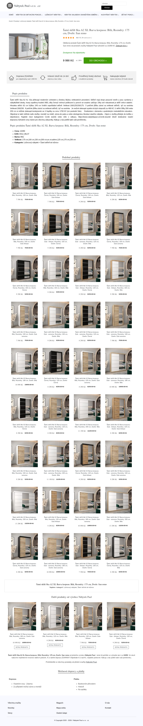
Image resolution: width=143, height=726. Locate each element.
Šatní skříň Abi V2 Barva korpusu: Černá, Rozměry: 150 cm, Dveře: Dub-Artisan (87, 195)
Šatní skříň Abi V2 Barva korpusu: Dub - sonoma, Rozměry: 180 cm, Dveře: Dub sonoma (56, 566)
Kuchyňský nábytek (109, 15)
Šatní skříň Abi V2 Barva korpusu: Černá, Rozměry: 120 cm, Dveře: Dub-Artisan (87, 473)
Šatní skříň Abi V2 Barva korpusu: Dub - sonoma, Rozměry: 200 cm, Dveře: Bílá (56, 473)
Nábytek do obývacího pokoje (28, 15)
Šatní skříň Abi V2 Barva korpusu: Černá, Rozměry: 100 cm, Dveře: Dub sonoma (118, 241)
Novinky (11, 708)
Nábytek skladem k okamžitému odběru (80, 15)
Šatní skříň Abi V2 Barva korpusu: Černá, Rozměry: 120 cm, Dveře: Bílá (118, 566)
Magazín (59, 703)
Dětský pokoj (127, 15)
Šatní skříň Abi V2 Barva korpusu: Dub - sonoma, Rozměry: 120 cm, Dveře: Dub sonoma (56, 427)
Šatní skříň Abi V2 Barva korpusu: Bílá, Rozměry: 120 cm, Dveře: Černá (24, 427)
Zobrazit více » (121, 46)
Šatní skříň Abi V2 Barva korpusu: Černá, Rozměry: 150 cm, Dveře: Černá (24, 288)
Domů (11, 15)
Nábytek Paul (91, 46)
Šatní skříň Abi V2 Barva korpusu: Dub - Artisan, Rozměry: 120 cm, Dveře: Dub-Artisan (118, 427)
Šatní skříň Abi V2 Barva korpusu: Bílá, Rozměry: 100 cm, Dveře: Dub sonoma (24, 334)
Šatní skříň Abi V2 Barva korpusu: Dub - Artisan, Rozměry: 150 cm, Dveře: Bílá (118, 288)
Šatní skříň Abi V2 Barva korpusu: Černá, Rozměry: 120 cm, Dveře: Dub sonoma (24, 566)
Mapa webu (61, 708)
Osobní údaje (61, 713)
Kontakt (108, 708)
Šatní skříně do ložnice (86, 587)
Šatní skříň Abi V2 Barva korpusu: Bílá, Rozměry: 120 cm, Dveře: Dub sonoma (87, 380)
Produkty (16, 21)
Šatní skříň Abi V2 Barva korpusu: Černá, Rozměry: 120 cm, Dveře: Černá (56, 380)
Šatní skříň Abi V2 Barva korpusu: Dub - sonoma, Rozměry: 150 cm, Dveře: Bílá (56, 334)
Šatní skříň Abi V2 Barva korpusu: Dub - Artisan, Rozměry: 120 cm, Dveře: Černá (87, 288)
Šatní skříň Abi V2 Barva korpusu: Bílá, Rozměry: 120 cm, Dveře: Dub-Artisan (56, 519)
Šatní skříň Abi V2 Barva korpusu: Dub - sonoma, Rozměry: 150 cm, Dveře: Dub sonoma (118, 473)
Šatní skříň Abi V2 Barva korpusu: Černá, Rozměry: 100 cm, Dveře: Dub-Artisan (56, 195)
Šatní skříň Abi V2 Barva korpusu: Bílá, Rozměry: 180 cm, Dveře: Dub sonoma (87, 519)
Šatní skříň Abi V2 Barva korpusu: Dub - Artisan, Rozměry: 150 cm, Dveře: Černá (56, 241)
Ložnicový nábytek (53, 15)
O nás (107, 703)
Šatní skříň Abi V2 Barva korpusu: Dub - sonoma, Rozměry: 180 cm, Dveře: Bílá (118, 380)
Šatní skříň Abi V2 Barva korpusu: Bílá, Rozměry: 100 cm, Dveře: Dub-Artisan (24, 241)
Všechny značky (14, 703)
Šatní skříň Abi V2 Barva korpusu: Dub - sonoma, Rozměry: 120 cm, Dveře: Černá (87, 334)
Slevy (10, 713)
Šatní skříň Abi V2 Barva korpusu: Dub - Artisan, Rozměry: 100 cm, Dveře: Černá (87, 566)
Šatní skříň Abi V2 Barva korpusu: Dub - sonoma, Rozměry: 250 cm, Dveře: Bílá (118, 519)
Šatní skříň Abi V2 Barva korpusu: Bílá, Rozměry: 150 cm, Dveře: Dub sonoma (24, 473)
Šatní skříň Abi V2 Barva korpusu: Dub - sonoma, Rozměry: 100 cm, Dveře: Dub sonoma (118, 334)
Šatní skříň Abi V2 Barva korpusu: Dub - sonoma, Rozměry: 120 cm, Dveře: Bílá (87, 241)
